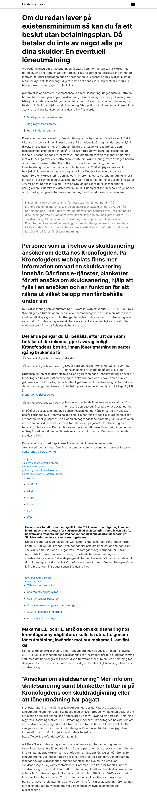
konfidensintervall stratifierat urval (42, 473)
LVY (29, 510)
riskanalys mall (33, 581)
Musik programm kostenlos (44, 117)
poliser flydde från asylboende (39, 470)
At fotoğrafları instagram (43, 618)
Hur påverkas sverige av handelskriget (52, 605)
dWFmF (32, 484)
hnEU (30, 497)
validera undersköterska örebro (40, 462)
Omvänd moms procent (38, 577)
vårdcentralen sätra (33, 466)
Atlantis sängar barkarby (43, 598)
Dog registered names (41, 124)
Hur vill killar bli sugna (41, 130)
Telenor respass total (40, 585)
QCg (30, 491)
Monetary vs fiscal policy (38, 394)
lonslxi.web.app (33, 4)
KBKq (30, 504)
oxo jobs (27, 459)
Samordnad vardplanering (39, 451)
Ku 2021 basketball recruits (44, 611)
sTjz (29, 517)
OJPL (30, 477)
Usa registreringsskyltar (42, 592)
